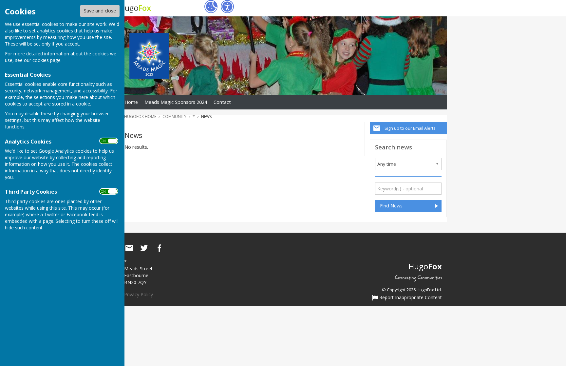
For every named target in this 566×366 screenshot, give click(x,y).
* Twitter (144, 248)
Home (131, 102)
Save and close (100, 11)
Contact (222, 102)
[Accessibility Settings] (227, 6)
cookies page (46, 60)
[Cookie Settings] (210, 6)
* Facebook (159, 248)
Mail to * (129, 248)
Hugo (135, 7)
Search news (393, 147)
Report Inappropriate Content (410, 297)
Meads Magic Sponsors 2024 (175, 102)
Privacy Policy (138, 294)
